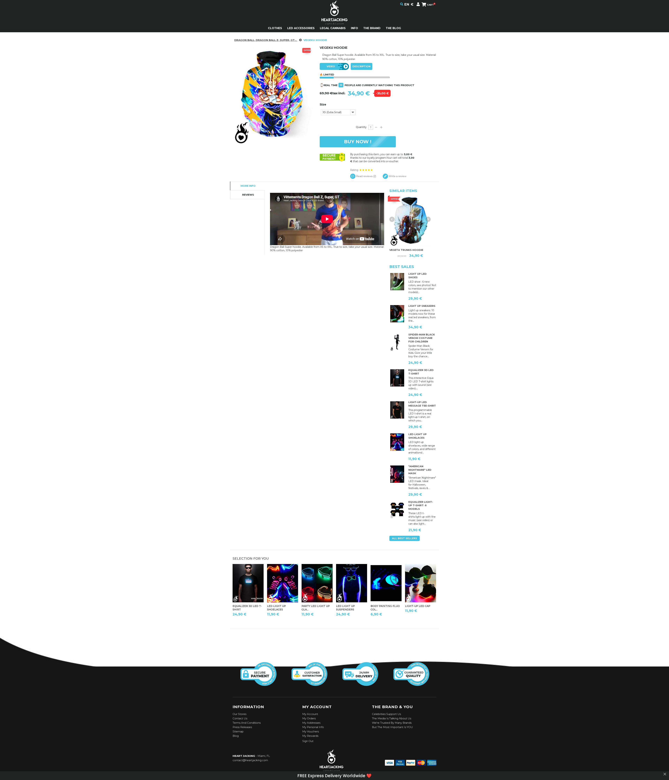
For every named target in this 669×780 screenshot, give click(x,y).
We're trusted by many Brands (392, 722)
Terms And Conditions (247, 722)
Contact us (240, 718)
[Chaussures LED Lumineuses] (397, 313)
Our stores (239, 714)
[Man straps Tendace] (351, 583)
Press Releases (242, 727)
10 (341, 85)
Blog (236, 735)
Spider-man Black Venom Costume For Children (421, 338)
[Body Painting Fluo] (386, 583)
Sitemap (238, 731)
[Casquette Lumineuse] (420, 583)
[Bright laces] (397, 442)
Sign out (307, 741)
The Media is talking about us (391, 718)
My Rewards (310, 735)
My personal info (313, 727)
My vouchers (310, 731)
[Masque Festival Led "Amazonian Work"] (397, 474)
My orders (309, 718)
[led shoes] (397, 281)
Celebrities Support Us (386, 714)
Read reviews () (365, 176)
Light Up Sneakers (421, 306)
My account (310, 714)
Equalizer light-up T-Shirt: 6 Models (420, 505)
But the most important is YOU (392, 727)
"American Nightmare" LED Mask (419, 470)
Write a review (397, 176)
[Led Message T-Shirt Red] (397, 410)
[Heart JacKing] (334, 19)
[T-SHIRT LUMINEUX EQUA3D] (397, 378)
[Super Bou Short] (410, 221)
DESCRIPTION (361, 66)
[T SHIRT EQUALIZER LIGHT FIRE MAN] (397, 509)
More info (248, 185)
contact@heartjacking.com (250, 760)
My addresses (311, 722)
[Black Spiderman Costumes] (397, 342)
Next (428, 219)
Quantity (361, 127)
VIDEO (331, 66)
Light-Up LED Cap (417, 606)
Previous (392, 219)
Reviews (248, 194)
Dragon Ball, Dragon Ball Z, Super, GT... (265, 40)
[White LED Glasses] (317, 583)
